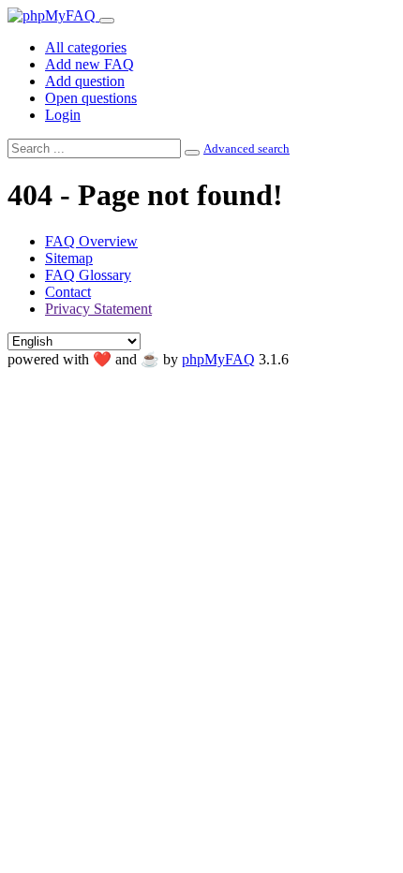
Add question (85, 81)
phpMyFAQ (218, 359)
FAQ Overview (91, 241)
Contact (68, 292)
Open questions (91, 98)
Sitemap (69, 258)
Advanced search (246, 148)
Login (63, 115)
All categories (86, 47)
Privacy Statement (98, 309)
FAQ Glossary (88, 275)
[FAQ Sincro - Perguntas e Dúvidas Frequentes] (53, 15)
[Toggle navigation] (106, 20)
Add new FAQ (89, 64)
